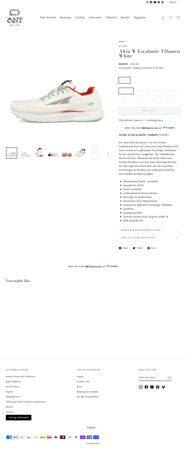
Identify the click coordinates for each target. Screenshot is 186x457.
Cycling (79, 17)
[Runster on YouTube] (152, 387)
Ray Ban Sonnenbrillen (88, 396)
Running (65, 17)
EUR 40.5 (140, 100)
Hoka (79, 386)
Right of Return (13, 381)
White (124, 80)
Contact (9, 412)
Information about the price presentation (26, 402)
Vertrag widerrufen (18, 417)
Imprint (9, 392)
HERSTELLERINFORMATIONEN (141, 230)
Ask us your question (138, 237)
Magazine (140, 17)
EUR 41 (155, 100)
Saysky (80, 376)
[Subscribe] (169, 378)
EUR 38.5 (155, 91)
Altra (123, 46)
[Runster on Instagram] (140, 387)
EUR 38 (141, 91)
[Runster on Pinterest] (157, 387)
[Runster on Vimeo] (163, 387)
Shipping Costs (13, 396)
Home (122, 41)
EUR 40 (125, 100)
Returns (9, 407)
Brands (125, 17)
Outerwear (95, 17)
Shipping (137, 68)
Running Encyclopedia (88, 392)
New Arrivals (48, 17)
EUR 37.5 (126, 91)
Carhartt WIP (83, 381)
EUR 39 (170, 91)
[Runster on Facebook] (146, 387)
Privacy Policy (13, 386)
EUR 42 (168, 100)
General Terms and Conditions (20, 376)
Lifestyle (111, 17)
